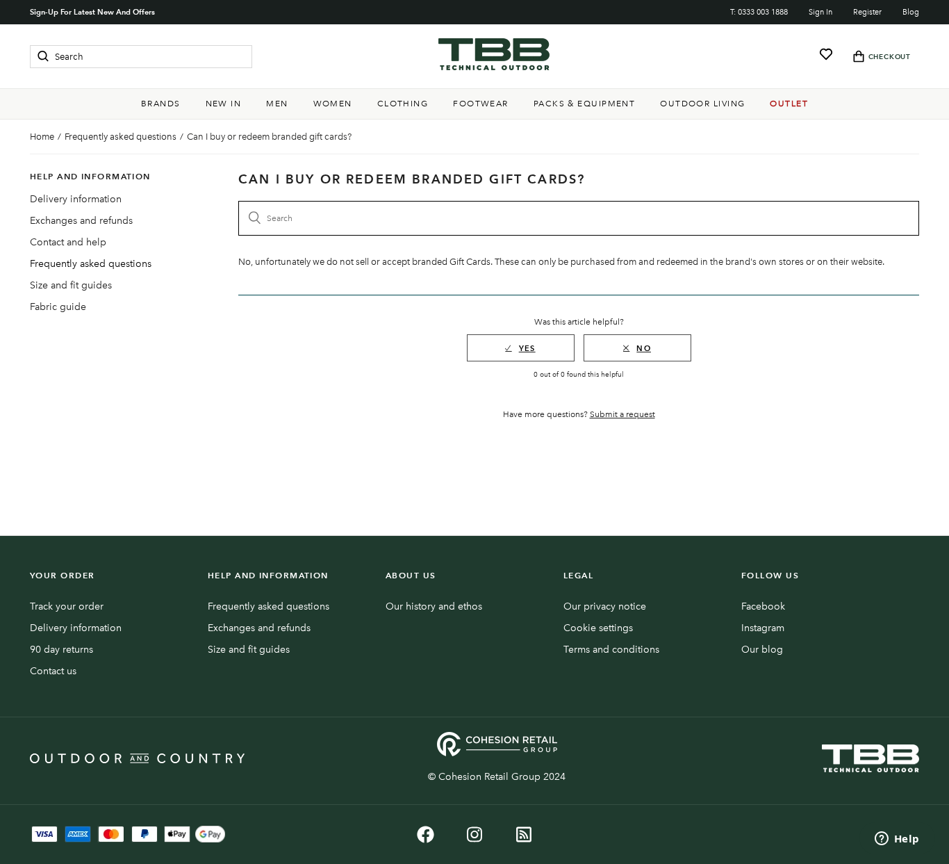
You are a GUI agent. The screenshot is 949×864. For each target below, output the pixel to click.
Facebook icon (425, 834)
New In (224, 103)
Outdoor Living (702, 103)
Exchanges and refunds (81, 221)
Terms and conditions (611, 649)
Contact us (53, 671)
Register (867, 12)
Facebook (763, 606)
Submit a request (622, 414)
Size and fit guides (71, 285)
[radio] (521, 347)
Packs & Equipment (584, 103)
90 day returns (61, 649)
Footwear (481, 103)
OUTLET (789, 103)
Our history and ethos (434, 606)
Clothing (403, 103)
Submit (43, 56)
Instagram (762, 628)
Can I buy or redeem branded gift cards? (269, 136)
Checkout (889, 56)
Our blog (762, 649)
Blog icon (524, 834)
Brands (161, 103)
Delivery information (76, 199)
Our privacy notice (604, 606)
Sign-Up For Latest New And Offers (92, 12)
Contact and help (68, 242)
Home (42, 136)
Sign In (820, 12)
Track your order (67, 606)
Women (332, 103)
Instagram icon (475, 834)
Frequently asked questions (120, 136)
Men (277, 103)
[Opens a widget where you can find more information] (897, 839)
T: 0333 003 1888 (759, 12)
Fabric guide (58, 307)
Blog (910, 12)
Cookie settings (598, 628)
